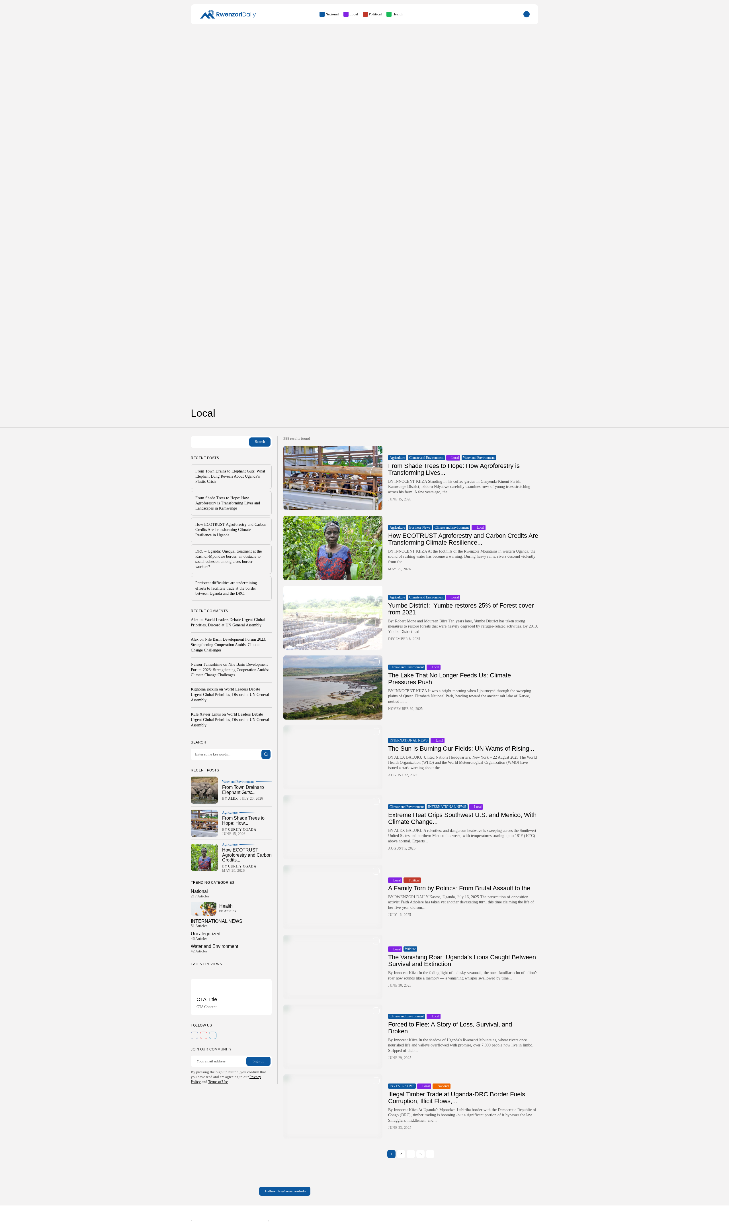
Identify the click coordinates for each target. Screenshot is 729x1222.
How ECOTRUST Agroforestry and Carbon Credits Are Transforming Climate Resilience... (463, 539)
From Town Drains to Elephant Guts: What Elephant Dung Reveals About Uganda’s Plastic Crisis (230, 476)
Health (397, 14)
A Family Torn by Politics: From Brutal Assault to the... (461, 888)
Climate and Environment (426, 458)
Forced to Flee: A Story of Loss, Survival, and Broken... (450, 1028)
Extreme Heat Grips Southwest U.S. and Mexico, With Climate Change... (462, 818)
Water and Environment (479, 458)
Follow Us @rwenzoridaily (285, 1191)
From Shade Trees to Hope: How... (243, 821)
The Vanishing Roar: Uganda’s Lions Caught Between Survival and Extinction (462, 961)
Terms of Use (218, 1082)
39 (420, 1154)
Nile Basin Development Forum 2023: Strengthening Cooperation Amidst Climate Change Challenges (228, 644)
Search (260, 441)
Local (353, 14)
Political (375, 14)
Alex (194, 620)
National (332, 14)
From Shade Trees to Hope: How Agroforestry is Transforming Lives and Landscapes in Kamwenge (227, 503)
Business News (419, 527)
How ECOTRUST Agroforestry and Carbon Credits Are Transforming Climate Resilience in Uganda (230, 529)
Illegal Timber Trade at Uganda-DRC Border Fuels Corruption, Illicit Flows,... (456, 1098)
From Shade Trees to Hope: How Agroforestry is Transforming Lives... (454, 469)
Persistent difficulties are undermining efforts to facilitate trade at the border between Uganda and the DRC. (226, 588)
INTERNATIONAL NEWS (409, 740)
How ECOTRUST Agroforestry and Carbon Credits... (247, 855)
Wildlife (410, 949)
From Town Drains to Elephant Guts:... (243, 790)
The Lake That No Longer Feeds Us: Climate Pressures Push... (449, 679)
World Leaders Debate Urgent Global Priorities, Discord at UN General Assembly (230, 694)
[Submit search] (266, 754)
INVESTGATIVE (402, 1086)
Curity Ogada (242, 829)
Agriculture (397, 458)
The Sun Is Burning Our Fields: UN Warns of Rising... (461, 748)
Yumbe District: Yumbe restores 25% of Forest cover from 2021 (461, 609)
